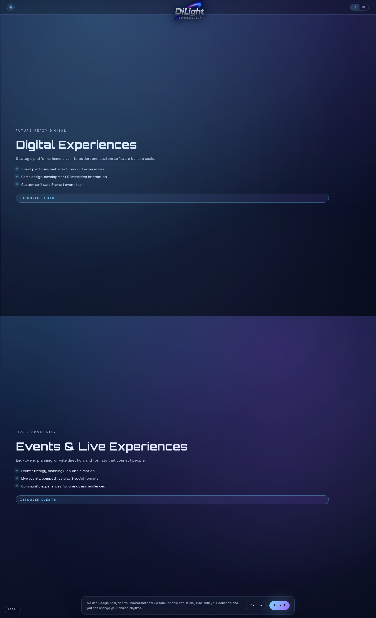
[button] (188, 165)
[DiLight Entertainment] (188, 7)
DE (364, 6)
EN (355, 6)
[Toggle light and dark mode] (11, 7)
